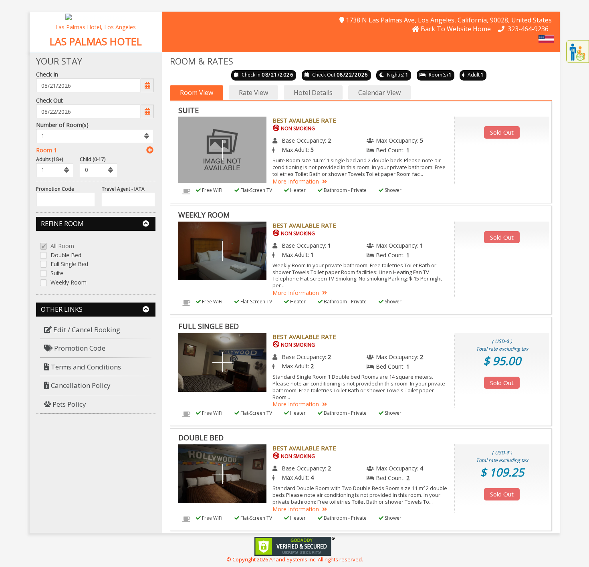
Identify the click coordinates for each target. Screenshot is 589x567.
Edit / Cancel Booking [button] (86, 329)
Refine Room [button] (62, 223)
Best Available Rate (304, 120)
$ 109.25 (502, 472)
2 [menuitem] (329, 140)
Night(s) (395, 74)
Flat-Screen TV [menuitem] (255, 190)
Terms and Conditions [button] (85, 366)
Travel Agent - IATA (123, 189)
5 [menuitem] (421, 140)
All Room (62, 246)
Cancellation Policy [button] (80, 385)
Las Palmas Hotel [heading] (96, 41)
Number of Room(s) (62, 125)
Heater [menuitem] (297, 190)
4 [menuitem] (421, 468)
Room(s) (438, 74)
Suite (56, 273)
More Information (295, 181)
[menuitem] (96, 330)
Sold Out (502, 132)
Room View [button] (196, 92)
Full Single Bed (69, 264)
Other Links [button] (62, 309)
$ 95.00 (502, 360)
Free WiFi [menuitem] (211, 190)
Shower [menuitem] (392, 190)
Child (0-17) (92, 159)
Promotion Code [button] (78, 348)
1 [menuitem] (407, 150)
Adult (474, 74)
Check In (47, 74)
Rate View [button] (253, 92)
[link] (294, 545)
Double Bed (65, 255)
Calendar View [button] (379, 92)
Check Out (49, 100)
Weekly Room (68, 282)
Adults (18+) (49, 159)
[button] (95, 17)
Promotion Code (55, 189)
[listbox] (94, 136)
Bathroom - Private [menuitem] (345, 190)
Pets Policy (68, 404)
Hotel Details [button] (313, 92)
